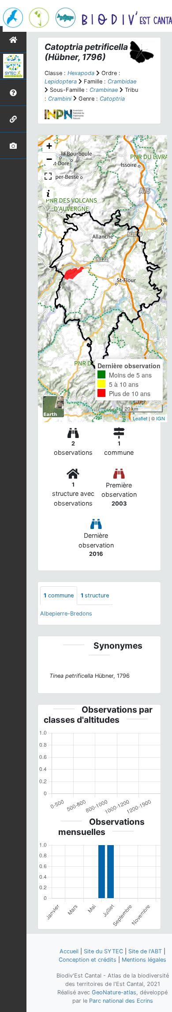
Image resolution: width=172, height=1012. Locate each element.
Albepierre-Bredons (66, 613)
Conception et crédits (87, 959)
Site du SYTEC (103, 951)
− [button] (49, 159)
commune (59, 595)
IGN (160, 418)
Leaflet (140, 418)
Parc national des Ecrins (121, 1000)
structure (95, 595)
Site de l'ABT (145, 951)
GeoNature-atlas (114, 992)
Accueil (69, 951)
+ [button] (49, 145)
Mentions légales (144, 959)
